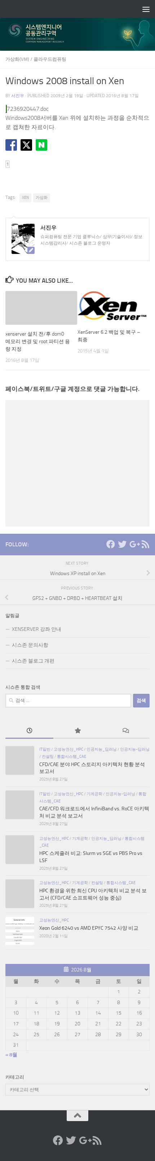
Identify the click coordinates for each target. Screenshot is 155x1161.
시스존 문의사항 (30, 645)
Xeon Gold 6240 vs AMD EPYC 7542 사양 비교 (88, 928)
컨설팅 (48, 756)
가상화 (42, 197)
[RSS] (145, 544)
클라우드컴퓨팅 (50, 59)
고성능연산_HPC (68, 749)
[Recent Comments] (126, 731)
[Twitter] (122, 544)
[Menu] (146, 9)
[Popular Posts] (77, 731)
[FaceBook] (110, 544)
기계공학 (94, 793)
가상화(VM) (17, 59)
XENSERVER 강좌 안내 (36, 629)
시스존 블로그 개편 (33, 661)
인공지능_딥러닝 (102, 749)
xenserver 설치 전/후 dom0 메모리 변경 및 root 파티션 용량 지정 (37, 341)
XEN (25, 197)
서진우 (17, 95)
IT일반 (44, 749)
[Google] (133, 544)
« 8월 (11, 1055)
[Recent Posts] (29, 731)
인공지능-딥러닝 (135, 749)
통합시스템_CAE (71, 756)
